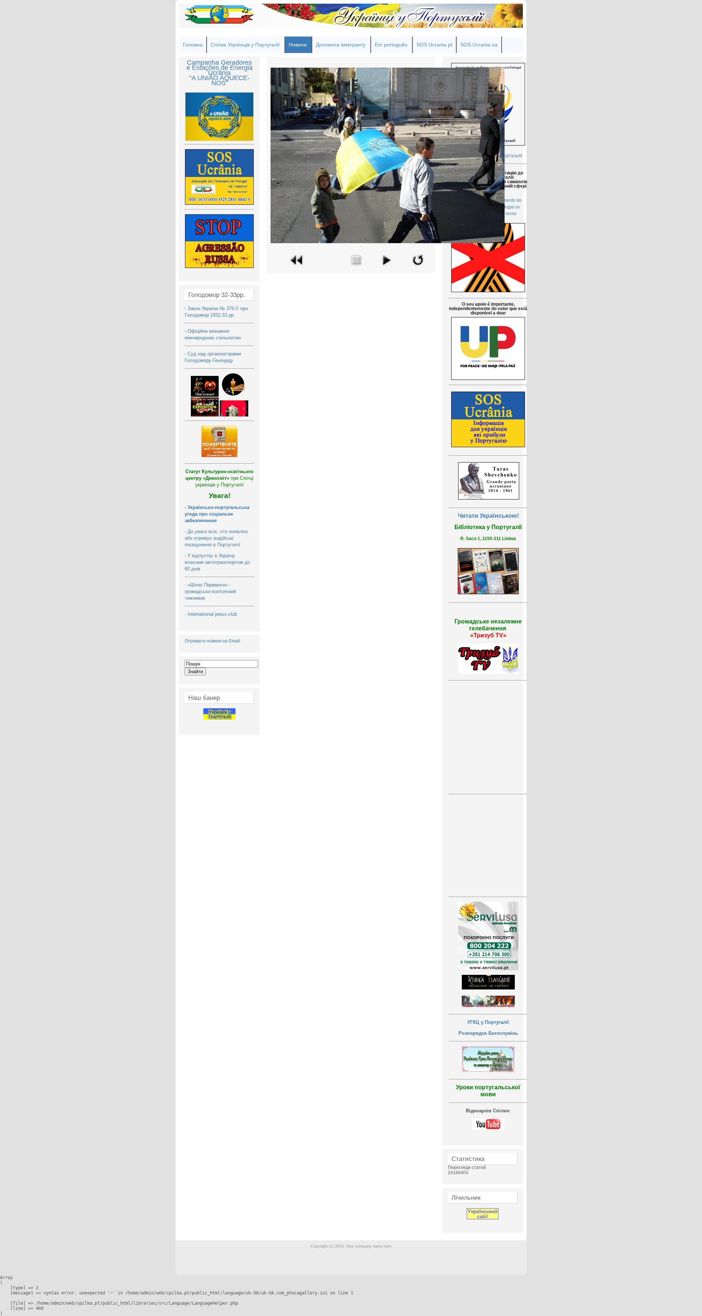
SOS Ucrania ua (479, 45)
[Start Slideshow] (386, 267)
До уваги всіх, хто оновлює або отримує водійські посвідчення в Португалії (216, 538)
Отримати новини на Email (212, 641)
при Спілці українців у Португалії (219, 478)
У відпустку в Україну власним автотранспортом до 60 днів (217, 562)
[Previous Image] (297, 267)
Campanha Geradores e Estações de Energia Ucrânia (219, 67)
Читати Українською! (488, 516)
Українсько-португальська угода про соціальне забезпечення (217, 514)
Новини (298, 45)
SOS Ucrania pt (434, 45)
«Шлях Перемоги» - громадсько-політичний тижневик (210, 591)
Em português (391, 45)
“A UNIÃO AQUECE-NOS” (219, 80)
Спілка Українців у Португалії (245, 45)
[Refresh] (417, 267)
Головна (193, 45)
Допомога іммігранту (341, 45)
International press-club (213, 614)
